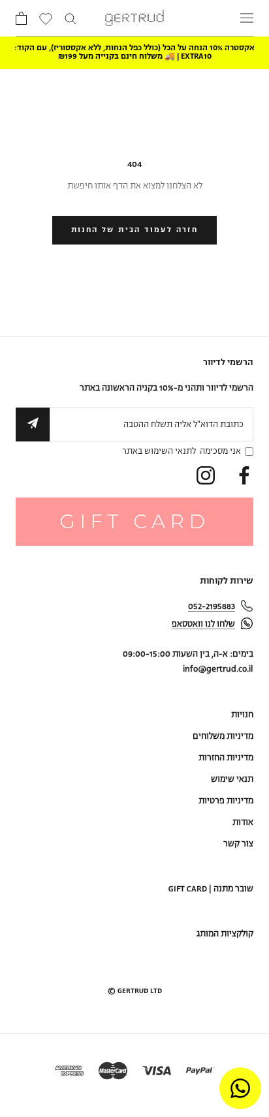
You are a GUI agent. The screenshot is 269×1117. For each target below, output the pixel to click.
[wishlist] (46, 20)
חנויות (242, 715)
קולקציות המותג (225, 934)
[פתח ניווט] (246, 18)
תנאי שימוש (232, 779)
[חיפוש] (70, 17)
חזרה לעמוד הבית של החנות (134, 230)
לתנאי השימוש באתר (159, 451)
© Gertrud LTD (135, 991)
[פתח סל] (21, 18)
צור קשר (238, 844)
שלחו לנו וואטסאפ (203, 624)
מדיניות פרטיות (225, 801)
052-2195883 (211, 606)
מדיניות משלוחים (223, 736)
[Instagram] (206, 475)
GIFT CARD (134, 521)
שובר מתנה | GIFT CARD (210, 889)
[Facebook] (244, 475)
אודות (242, 822)
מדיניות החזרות (225, 758)
